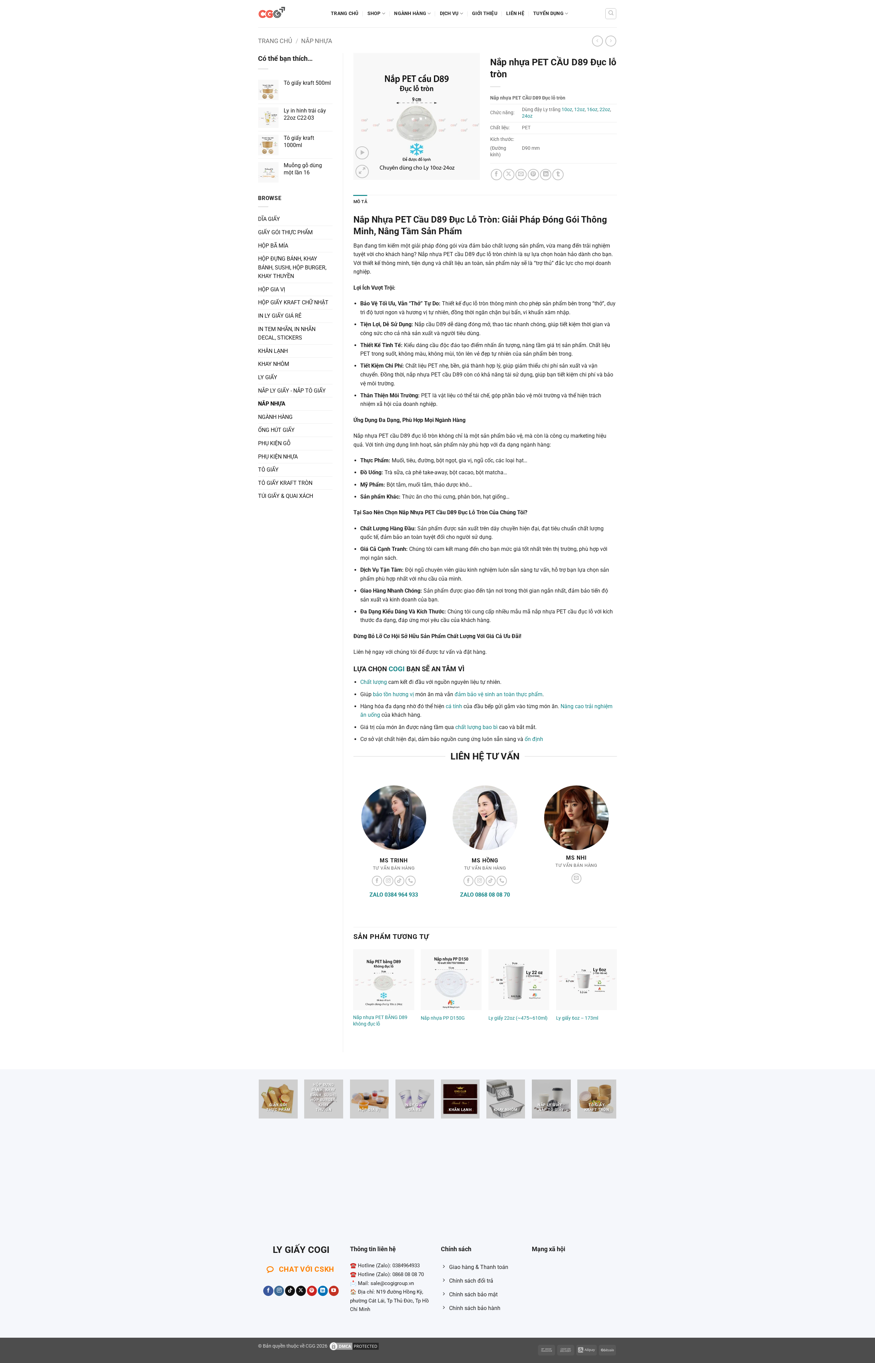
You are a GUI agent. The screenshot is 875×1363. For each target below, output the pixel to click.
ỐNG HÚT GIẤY (276, 430)
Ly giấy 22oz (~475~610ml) (518, 1018)
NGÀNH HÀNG (410, 13)
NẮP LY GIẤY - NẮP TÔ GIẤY (292, 390)
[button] (362, 153)
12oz (579, 110)
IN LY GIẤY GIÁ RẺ (279, 316)
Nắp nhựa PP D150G (443, 1018)
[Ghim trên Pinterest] (533, 174)
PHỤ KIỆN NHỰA (278, 456)
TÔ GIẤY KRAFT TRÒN (285, 483)
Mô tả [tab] (360, 201)
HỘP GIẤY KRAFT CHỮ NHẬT (293, 302)
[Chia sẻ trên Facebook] (496, 174)
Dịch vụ (449, 13)
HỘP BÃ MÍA (273, 245)
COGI (397, 669)
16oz (592, 110)
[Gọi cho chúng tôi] (410, 881)
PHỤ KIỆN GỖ (274, 443)
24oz (527, 116)
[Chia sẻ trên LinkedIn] (545, 174)
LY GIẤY (267, 377)
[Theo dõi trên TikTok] (399, 881)
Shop (374, 13)
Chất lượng (373, 682)
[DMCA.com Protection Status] (354, 1346)
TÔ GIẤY (268, 469)
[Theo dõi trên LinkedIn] (323, 1291)
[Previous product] (610, 41)
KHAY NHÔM (273, 364)
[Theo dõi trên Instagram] (388, 881)
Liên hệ (515, 13)
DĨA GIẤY (269, 219)
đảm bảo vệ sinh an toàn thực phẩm (498, 694)
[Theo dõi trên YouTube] (334, 1291)
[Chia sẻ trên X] (508, 174)
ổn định (534, 739)
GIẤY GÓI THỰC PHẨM (285, 232)
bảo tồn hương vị (393, 694)
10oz (567, 110)
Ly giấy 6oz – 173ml (577, 1018)
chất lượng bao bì (476, 727)
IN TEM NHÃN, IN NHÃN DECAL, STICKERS (286, 333)
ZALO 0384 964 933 (393, 894)
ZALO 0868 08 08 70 (485, 894)
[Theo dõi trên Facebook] (377, 881)
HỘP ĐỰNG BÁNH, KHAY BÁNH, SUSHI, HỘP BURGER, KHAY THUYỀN (292, 267)
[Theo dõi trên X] (301, 1291)
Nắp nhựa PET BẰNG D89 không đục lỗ (380, 1021)
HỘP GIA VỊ (271, 289)
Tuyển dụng (548, 13)
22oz (605, 110)
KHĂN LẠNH (273, 351)
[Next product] (597, 41)
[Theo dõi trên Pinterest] (312, 1291)
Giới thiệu (484, 13)
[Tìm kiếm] (610, 13)
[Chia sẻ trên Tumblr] (558, 174)
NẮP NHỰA (316, 40)
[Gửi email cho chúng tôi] (576, 878)
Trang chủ (345, 13)
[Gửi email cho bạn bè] (521, 174)
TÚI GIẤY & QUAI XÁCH (285, 496)
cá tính (454, 706)
